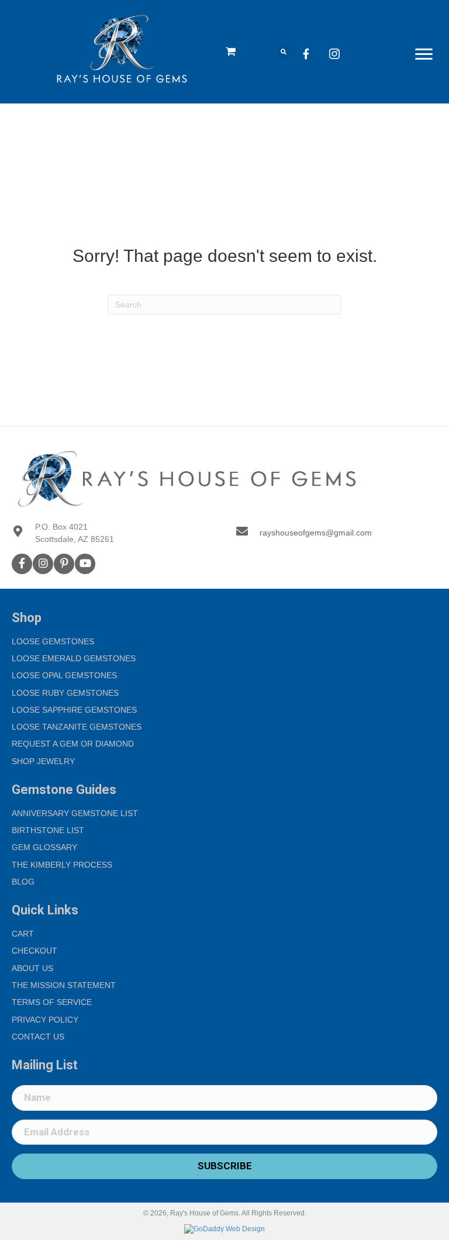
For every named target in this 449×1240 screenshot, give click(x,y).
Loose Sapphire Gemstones (74, 709)
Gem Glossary (44, 847)
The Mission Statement (64, 985)
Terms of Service (52, 1002)
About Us (32, 968)
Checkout (34, 950)
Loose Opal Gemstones (64, 675)
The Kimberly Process (62, 864)
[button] (423, 54)
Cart (23, 933)
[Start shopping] (232, 52)
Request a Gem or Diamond (73, 743)
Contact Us (38, 1036)
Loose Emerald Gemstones (74, 658)
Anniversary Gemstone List (75, 813)
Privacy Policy (45, 1019)
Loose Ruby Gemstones (65, 692)
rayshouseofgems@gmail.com (316, 532)
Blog (23, 881)
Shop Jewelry (43, 761)
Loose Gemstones (53, 641)
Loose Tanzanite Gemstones (76, 726)
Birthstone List (48, 830)
